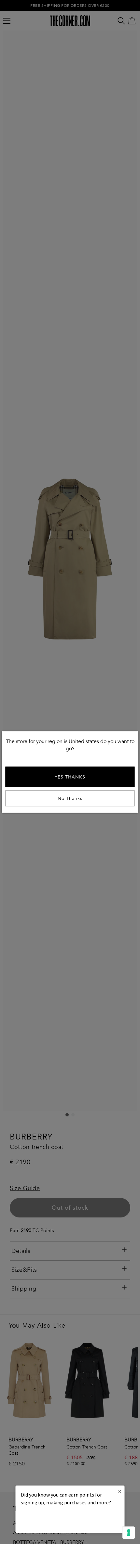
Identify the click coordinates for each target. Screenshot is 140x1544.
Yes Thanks (70, 777)
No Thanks (70, 798)
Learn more (43, 1520)
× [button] (119, 1491)
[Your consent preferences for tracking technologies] (128, 1532)
